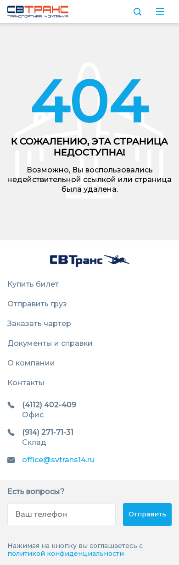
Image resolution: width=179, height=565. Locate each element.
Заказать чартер (39, 323)
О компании (31, 363)
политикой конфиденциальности (65, 553)
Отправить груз (37, 303)
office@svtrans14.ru (58, 459)
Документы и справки (50, 343)
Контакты (26, 382)
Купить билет (33, 284)
